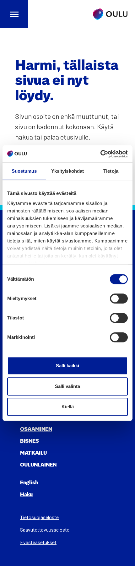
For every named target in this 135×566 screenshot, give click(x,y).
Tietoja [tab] (110, 171)
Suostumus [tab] (24, 171)
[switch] (119, 298)
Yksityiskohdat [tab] (67, 171)
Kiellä (68, 406)
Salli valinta (67, 386)
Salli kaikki (67, 365)
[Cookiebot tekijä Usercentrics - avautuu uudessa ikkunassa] (100, 154)
